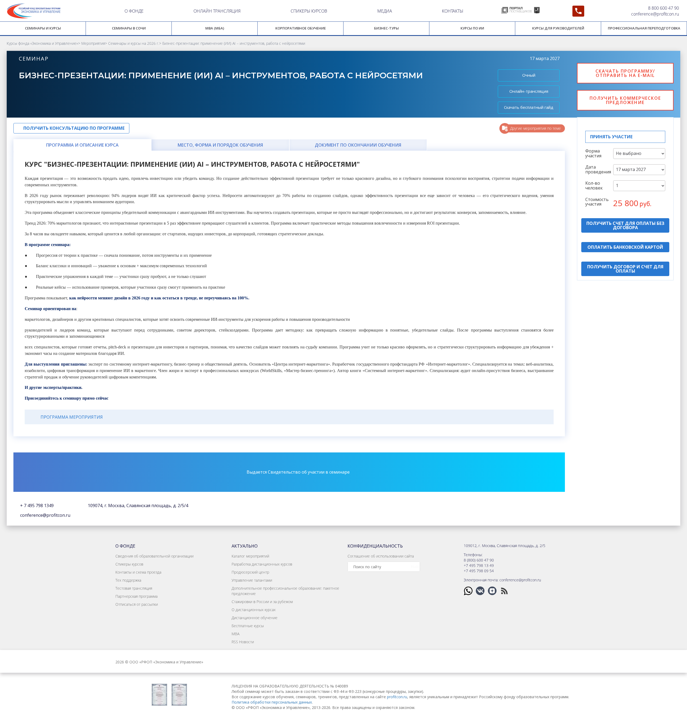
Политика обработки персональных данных (272, 702)
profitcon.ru (397, 696)
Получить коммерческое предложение (625, 100)
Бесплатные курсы (248, 625)
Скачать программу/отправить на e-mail (625, 73)
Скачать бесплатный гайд (528, 107)
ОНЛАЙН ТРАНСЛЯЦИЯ (216, 11)
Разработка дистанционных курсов (262, 564)
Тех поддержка (128, 580)
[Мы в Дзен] (493, 590)
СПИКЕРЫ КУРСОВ (309, 11)
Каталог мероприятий (250, 556)
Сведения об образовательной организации (154, 556)
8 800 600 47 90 (663, 8)
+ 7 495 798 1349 (37, 505)
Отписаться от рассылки (136, 604)
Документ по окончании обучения (358, 145)
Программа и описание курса (82, 145)
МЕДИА (384, 11)
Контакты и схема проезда (138, 572)
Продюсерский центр (250, 572)
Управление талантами (252, 580)
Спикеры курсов (129, 564)
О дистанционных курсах (254, 609)
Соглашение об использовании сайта (381, 556)
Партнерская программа (136, 596)
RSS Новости (243, 641)
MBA (235, 633)
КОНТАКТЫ (452, 11)
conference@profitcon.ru (655, 14)
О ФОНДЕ (134, 11)
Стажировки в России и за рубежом (262, 601)
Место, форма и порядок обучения (220, 145)
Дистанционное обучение (254, 617)
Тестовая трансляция (133, 588)
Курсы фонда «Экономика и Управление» (42, 43)
